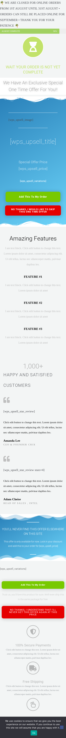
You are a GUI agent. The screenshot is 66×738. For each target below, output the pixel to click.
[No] (61, 727)
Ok (33, 733)
